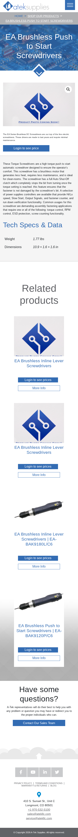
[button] (68, 89)
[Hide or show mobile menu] (70, 5)
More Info (39, 388)
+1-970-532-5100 (39, 809)
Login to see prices (38, 380)
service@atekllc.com (39, 818)
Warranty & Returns (34, 786)
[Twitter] (57, 772)
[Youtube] (33, 772)
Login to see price (26, 148)
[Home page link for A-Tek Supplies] (26, 6)
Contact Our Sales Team (39, 723)
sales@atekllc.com (39, 813)
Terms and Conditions (48, 783)
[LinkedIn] (45, 772)
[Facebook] (21, 772)
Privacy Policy (23, 783)
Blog (53, 786)
